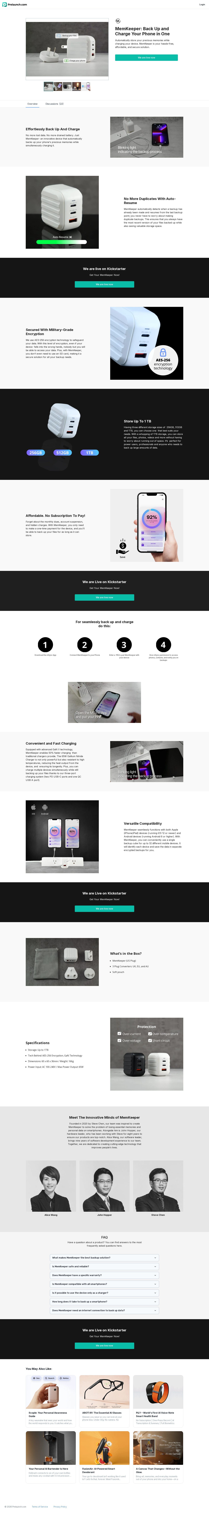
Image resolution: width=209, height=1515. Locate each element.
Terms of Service (40, 1506)
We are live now (146, 57)
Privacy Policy (60, 1506)
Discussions (54, 103)
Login (202, 4)
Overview (32, 103)
